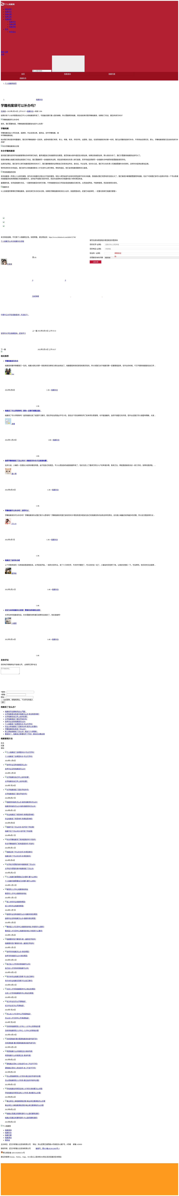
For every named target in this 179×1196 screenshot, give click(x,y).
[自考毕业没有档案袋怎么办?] (16, 765)
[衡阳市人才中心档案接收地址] (16, 889)
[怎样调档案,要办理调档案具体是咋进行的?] (21, 1039)
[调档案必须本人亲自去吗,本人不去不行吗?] (21, 1064)
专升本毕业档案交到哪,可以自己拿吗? (19, 981)
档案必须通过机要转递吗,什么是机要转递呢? (21, 1118)
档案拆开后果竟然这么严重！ (16, 711)
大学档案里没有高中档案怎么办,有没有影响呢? (22, 714)
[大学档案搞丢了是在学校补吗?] (17, 790)
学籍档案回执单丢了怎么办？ (16, 729)
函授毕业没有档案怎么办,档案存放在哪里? (20, 918)
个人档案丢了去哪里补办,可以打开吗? (19, 724)
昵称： (4, 692)
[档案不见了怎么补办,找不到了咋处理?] (19, 827)
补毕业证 (12, 32)
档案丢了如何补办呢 (12, 560)
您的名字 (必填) (95, 244)
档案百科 (8, 17)
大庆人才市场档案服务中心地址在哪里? (19, 993)
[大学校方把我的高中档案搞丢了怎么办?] (20, 864)
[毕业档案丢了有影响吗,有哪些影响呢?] (19, 814)
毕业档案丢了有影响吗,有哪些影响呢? (19, 819)
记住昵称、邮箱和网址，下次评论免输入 (18, 700)
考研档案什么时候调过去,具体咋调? (18, 1055)
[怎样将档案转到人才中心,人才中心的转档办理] (22, 1026)
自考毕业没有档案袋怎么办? (15, 721)
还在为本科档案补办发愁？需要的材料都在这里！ (23, 610)
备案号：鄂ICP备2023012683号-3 (47, 1148)
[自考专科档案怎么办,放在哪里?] (17, 952)
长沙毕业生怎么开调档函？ (15, 1006)
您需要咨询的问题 (96, 257)
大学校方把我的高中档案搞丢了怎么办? (19, 868)
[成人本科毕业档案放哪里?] (15, 902)
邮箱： (4, 694)
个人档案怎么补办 (7, 241)
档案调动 (12, 27)
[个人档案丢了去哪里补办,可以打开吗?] (19, 752)
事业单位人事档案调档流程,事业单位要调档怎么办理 (24, 1105)
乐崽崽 (3, 111)
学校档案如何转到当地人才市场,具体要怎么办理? (23, 1093)
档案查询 (67, 74)
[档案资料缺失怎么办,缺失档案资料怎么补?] (21, 802)
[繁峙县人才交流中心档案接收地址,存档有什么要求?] (24, 927)
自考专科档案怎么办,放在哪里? (16, 956)
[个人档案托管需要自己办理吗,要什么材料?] (21, 877)
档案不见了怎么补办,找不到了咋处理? (19, 831)
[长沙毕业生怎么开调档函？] (16, 1001)
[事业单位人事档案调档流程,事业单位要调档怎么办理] (25, 1101)
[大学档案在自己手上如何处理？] (17, 777)
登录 (2, 52)
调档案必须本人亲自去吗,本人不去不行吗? (20, 1068)
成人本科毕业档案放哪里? (14, 906)
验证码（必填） (105, 253)
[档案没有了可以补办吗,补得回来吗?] (19, 852)
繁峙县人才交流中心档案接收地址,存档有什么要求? (24, 931)
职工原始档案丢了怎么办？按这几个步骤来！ (21, 731)
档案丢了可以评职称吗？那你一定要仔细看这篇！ (23, 411)
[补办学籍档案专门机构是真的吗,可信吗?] (20, 839)
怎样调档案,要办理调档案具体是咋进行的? (20, 1043)
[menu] (1, 2)
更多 (6, 29)
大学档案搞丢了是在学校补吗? (16, 719)
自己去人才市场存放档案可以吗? (17, 968)
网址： (3, 697)
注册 (6, 52)
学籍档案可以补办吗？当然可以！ (17, 510)
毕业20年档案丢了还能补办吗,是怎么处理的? (21, 726)
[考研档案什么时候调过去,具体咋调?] (19, 1051)
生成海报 (35, 296)
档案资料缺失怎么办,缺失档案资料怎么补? (20, 806)
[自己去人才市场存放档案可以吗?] (18, 964)
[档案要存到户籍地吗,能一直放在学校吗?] (20, 939)
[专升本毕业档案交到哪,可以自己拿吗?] (19, 976)
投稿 (2, 54)
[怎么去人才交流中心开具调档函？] (18, 1014)
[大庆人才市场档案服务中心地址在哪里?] (20, 989)
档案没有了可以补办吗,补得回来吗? (18, 856)
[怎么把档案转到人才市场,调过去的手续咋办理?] (23, 1076)
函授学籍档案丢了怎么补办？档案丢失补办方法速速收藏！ (26, 461)
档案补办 (8, 12)
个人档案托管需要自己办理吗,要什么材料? (20, 881)
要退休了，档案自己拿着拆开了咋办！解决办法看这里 (25, 734)
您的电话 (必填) (95, 249)
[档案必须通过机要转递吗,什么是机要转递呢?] (22, 1113)
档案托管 (8, 14)
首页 (23, 74)
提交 (3, 702)
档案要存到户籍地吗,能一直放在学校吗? (19, 943)
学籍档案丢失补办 (11, 361)
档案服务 (8, 19)
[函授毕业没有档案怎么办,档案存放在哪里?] (21, 914)
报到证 (7, 1140)
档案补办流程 (19, 241)
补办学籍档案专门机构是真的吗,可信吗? (19, 844)
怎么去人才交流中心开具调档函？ (17, 1018)
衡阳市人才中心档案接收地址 (16, 893)
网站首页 (8, 9)
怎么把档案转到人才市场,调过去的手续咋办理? (22, 1080)
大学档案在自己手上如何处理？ (16, 716)
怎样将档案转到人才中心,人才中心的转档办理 (22, 1030)
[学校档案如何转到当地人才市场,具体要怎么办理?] (24, 1089)
